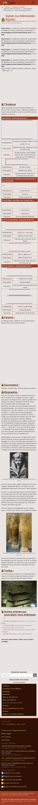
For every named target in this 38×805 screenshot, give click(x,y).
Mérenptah (6, 691)
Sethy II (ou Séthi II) (9, 629)
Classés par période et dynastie (12, 8)
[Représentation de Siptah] (19, 465)
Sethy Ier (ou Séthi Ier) (10, 697)
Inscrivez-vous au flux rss (11, 783)
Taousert (6, 634)
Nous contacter (6, 737)
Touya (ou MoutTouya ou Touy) (13, 708)
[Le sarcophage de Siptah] (19, 594)
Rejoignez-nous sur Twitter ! (11, 773)
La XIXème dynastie (9, 621)
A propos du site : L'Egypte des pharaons (13, 730)
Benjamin (19, 23)
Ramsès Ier (6, 694)
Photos (18, 724)
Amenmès (6, 686)
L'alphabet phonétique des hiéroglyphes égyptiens (16, 746)
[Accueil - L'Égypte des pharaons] (9, 2)
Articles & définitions (11, 724)
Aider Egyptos (5, 740)
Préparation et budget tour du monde (12, 801)
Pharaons (7, 7)
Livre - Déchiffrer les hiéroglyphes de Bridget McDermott (18, 758)
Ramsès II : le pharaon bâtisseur (13, 714)
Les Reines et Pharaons (18, 7)
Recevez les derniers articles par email (14, 786)
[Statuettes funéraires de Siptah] (19, 532)
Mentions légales (6, 733)
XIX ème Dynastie (8, 10)
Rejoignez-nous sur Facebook (12, 776)
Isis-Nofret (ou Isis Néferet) (12, 689)
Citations (23, 724)
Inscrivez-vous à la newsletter (12, 779)
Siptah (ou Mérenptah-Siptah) (23, 10)
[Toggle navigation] (32, 2)
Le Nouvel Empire (27, 8)
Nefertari (6, 711)
